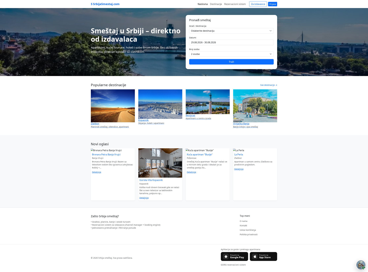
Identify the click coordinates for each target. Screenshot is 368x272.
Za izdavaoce (258, 4)
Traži (231, 61)
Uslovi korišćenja (248, 230)
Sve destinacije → (268, 85)
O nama (243, 221)
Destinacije (216, 4)
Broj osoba (194, 49)
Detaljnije (96, 172)
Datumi (192, 37)
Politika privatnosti (249, 234)
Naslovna (203, 4)
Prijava (272, 4)
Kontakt (243, 225)
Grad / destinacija (197, 26)
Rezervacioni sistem (235, 4)
